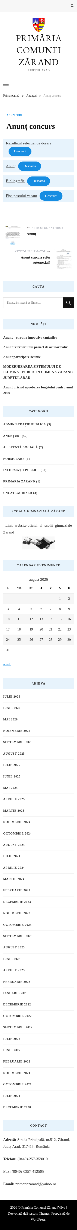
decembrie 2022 (17, 1004)
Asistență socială (20, 447)
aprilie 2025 (14, 799)
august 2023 (14, 947)
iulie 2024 (11, 856)
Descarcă (20, 151)
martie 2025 (13, 810)
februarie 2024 (16, 890)
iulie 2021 (11, 1096)
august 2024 (14, 844)
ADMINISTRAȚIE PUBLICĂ (24, 424)
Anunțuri (14, 115)
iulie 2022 (11, 1038)
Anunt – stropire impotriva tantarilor (30, 337)
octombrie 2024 (17, 833)
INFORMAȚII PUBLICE (21, 470)
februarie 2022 (16, 1061)
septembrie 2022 (18, 1027)
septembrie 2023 (18, 936)
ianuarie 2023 (15, 993)
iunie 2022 (12, 1050)
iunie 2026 (12, 708)
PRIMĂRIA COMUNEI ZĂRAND (39, 50)
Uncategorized (17, 493)
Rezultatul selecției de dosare (28, 143)
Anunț (11, 166)
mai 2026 (10, 719)
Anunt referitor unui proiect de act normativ (35, 347)
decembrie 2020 (17, 1107)
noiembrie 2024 (16, 822)
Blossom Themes (38, 1213)
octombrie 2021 (17, 1084)
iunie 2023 (12, 959)
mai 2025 (10, 787)
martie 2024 (13, 879)
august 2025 (14, 753)
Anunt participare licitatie (22, 357)
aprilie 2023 (14, 970)
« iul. (7, 664)
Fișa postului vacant (21, 196)
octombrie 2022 (17, 1016)
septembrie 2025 (18, 742)
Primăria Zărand (19, 481)
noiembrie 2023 (16, 913)
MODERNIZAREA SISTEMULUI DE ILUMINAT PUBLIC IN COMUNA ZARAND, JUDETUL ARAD (38, 372)
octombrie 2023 (17, 924)
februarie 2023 (16, 981)
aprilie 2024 (14, 867)
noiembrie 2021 (16, 1073)
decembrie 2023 (17, 902)
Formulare (14, 458)
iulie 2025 (11, 765)
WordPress (38, 1219)
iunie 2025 (12, 776)
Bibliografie (15, 181)
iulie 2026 (11, 696)
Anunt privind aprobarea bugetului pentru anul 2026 (38, 390)
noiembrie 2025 (16, 730)
